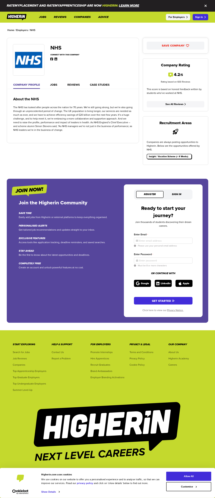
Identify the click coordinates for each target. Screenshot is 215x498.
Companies (19, 364)
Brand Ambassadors (101, 371)
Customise (187, 486)
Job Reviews (20, 358)
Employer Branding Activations (107, 377)
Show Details (48, 491)
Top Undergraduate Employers (29, 383)
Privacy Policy (137, 358)
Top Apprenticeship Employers (29, 371)
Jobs (53, 85)
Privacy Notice (175, 310)
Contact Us (58, 352)
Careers (172, 364)
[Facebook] (51, 58)
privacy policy (85, 483)
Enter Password (143, 254)
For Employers (176, 17)
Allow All (189, 476)
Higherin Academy (178, 358)
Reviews (73, 85)
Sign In (199, 17)
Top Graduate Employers (26, 377)
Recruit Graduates (100, 364)
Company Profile (26, 85)
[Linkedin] (55, 58)
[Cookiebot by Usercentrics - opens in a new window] (20, 492)
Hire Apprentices (100, 358)
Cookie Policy (137, 364)
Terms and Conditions (141, 352)
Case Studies (100, 85)
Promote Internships (102, 352)
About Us (173, 352)
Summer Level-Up (22, 390)
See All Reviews (174, 104)
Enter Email (141, 234)
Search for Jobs (21, 352)
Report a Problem (61, 358)
